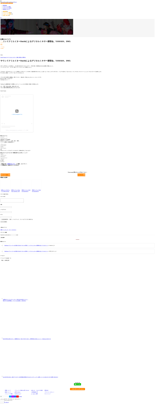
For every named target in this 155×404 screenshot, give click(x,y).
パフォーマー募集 (9, 393)
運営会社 (46, 390)
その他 (1, 48)
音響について (8, 390)
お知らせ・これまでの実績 (37, 390)
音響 (1, 229)
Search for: (3, 234)
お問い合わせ (17, 392)
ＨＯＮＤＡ (13, 229)
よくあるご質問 (34, 393)
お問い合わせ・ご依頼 (5, 174)
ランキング (5, 229)
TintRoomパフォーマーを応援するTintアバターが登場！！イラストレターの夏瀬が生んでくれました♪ (26, 245)
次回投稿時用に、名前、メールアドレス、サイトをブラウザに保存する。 (18, 219)
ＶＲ (10, 229)
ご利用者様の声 (34, 392)
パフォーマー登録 (81, 174)
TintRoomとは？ (18, 393)
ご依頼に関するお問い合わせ (6, 3)
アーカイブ (2, 258)
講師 (17, 57)
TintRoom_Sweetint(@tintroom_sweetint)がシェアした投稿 (17, 130)
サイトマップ (47, 393)
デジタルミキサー (12, 57)
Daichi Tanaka (3, 57)
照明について (8, 392)
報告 (1, 44)
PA (7, 57)
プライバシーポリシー (49, 392)
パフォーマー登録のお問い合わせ (22, 390)
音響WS (24, 57)
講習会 (20, 57)
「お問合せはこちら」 (11, 163)
